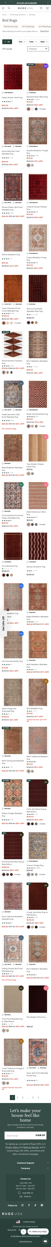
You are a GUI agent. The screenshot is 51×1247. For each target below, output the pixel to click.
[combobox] (38, 49)
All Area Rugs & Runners (18, 14)
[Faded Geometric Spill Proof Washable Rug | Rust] (13, 394)
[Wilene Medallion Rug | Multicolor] (13, 238)
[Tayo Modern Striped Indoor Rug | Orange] (38, 448)
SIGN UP (40, 1135)
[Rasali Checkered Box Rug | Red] (38, 394)
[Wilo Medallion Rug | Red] (38, 692)
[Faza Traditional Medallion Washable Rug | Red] (13, 896)
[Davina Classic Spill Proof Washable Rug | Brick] (13, 187)
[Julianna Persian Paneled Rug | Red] (38, 187)
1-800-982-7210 (25, 1183)
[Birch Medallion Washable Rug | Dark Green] (38, 345)
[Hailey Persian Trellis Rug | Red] (13, 77)
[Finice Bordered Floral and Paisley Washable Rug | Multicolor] (13, 496)
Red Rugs (32, 14)
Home (4, 14)
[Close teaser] (8, 609)
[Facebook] (29, 1205)
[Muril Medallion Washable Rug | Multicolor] (38, 949)
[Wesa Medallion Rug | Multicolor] (13, 597)
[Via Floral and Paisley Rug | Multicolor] (13, 645)
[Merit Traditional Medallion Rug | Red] (38, 740)
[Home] (25, 8)
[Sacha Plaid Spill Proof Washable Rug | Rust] (13, 131)
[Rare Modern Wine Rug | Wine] (38, 999)
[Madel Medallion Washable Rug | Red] (38, 597)
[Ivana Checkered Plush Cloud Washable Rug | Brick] (13, 289)
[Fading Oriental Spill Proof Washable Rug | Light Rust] (13, 949)
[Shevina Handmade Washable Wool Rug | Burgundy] (38, 289)
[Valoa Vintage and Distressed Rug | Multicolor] (13, 692)
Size (21, 42)
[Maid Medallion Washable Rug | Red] (13, 448)
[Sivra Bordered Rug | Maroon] (13, 546)
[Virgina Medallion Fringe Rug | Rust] (38, 238)
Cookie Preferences (25, 1241)
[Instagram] (22, 1205)
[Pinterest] (42, 1205)
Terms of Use (12, 1230)
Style (43, 42)
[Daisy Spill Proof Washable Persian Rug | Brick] (38, 1052)
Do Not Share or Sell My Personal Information (25, 1236)
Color (31, 42)
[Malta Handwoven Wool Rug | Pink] (38, 496)
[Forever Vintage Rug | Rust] (38, 846)
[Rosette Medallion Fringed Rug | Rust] (38, 131)
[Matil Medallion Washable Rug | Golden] (38, 645)
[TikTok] (35, 1205)
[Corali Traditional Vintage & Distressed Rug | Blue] (13, 1052)
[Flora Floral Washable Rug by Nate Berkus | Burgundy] (13, 999)
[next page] (38, 1098)
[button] (7, 41)
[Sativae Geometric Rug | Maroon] (38, 546)
